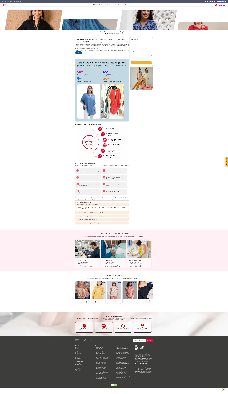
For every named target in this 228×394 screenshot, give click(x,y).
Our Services (108, 4)
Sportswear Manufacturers (120, 361)
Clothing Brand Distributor (100, 353)
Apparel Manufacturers (100, 348)
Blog (122, 4)
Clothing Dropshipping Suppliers (102, 354)
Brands (77, 349)
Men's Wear (78, 363)
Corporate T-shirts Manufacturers (102, 358)
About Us (101, 4)
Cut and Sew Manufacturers (101, 366)
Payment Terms (79, 356)
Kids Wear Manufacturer (100, 376)
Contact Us (127, 4)
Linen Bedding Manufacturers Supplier (103, 377)
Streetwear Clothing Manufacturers (122, 362)
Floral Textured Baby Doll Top (82, 300)
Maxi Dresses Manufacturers (101, 378)
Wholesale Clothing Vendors (121, 374)
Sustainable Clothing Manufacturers (122, 363)
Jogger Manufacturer (99, 374)
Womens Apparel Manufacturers (121, 377)
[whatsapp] (205, 1)
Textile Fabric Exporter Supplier (121, 367)
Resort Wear (78, 368)
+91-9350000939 (145, 361)
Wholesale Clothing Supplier (121, 373)
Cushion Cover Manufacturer (101, 361)
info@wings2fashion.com (16, 1)
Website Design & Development (124, 382)
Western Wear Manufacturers (121, 372)
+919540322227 (6, 1)
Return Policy (78, 354)
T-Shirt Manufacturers (119, 366)
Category (96, 4)
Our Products (116, 4)
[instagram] (210, 1)
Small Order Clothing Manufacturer (122, 359)
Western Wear (78, 370)
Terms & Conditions (79, 357)
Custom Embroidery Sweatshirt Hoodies (103, 364)
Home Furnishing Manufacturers (102, 372)
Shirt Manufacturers (119, 358)
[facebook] (212, 1)
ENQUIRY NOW (226, 161)
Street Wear (78, 369)
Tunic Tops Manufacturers (120, 369)
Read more (78, 52)
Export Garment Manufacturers (101, 367)
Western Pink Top (129, 300)
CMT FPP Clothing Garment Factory (102, 357)
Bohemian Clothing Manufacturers (102, 351)
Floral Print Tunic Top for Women (114, 300)
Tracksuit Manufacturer (120, 368)
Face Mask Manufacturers (100, 368)
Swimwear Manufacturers (120, 364)
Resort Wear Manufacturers (121, 357)
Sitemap (77, 359)
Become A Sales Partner (100, 349)
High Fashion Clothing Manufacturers (102, 371)
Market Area (78, 358)
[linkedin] (214, 1)
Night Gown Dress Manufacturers (122, 348)
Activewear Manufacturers (100, 347)
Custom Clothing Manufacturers (101, 362)
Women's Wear (79, 364)
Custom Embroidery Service (101, 363)
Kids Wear (78, 365)
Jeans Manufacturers (99, 373)
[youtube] (208, 1)
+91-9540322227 (138, 361)
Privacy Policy (78, 353)
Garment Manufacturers (100, 369)
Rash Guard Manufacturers (120, 356)
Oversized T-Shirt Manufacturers (121, 351)
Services (77, 348)
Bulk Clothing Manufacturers (101, 352)
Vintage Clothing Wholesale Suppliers (122, 371)
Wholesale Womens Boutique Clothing (123, 376)
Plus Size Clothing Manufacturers (122, 352)
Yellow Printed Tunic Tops (98, 300)
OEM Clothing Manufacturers (121, 349)
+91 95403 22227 (221, 5)
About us (77, 347)
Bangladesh (109, 33)
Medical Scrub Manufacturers (121, 347)
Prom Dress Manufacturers (120, 354)
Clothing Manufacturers (100, 356)
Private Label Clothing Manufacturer (122, 353)
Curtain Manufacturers (100, 359)
